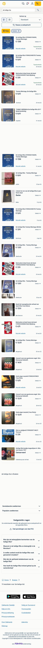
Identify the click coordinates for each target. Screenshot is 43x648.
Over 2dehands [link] (7, 622)
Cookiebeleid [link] (26, 613)
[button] (27, 3)
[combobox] (18, 10)
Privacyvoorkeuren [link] (8, 617)
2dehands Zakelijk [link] (8, 605)
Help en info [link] (6, 609)
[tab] (4, 20)
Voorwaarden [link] (26, 609)
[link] (4, 3)
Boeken (14, 31)
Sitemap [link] (5, 626)
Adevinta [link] (25, 622)
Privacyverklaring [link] (8, 613)
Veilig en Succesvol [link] (28, 605)
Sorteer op (23, 16)
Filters (7, 31)
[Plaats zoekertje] (38, 3)
